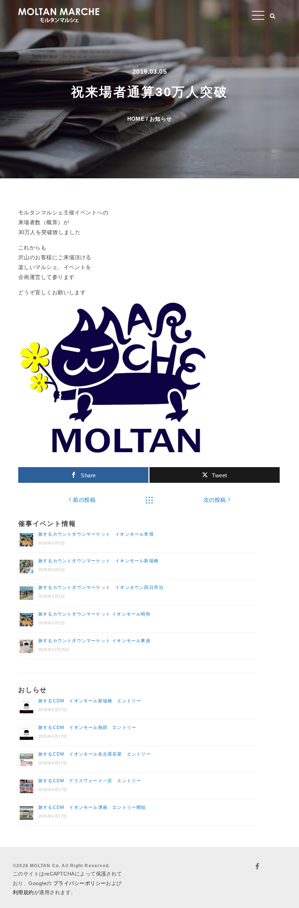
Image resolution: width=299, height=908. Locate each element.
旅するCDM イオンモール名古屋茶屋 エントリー (94, 754)
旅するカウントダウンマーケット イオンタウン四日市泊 (100, 587)
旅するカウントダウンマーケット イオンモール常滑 (96, 534)
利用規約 (23, 892)
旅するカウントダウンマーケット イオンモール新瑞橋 (98, 560)
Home (136, 119)
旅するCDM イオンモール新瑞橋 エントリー (89, 700)
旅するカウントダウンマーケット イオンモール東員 (94, 640)
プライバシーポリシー (79, 883)
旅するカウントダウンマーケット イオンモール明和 (94, 614)
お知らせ (161, 119)
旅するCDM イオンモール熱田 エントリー (87, 727)
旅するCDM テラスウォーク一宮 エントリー (89, 780)
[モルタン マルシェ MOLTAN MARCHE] (58, 14)
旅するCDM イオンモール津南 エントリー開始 (92, 807)
